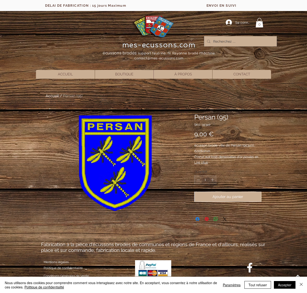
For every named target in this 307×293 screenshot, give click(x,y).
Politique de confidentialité (44, 287)
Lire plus (201, 162)
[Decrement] (198, 180)
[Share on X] (225, 219)
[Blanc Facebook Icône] (249, 267)
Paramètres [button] (232, 284)
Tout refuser (257, 284)
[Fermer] (301, 285)
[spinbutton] (205, 180)
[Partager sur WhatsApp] (215, 219)
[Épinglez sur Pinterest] (206, 219)
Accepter (284, 284)
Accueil (52, 96)
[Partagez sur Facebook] (197, 219)
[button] (259, 22)
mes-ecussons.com (159, 44)
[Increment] (213, 180)
